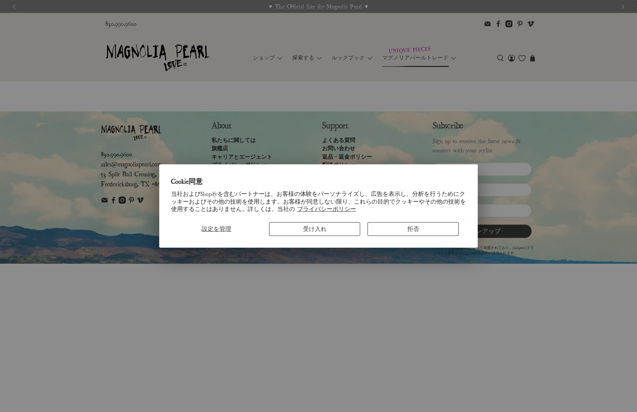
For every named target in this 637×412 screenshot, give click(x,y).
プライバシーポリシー (326, 209)
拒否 (413, 229)
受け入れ (315, 229)
